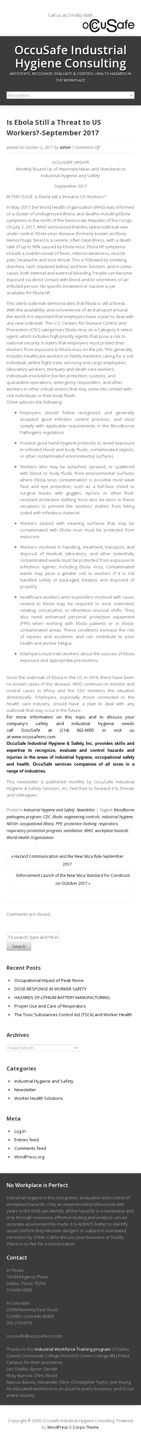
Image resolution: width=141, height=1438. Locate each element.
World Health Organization (30, 837)
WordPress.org (29, 1157)
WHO (88, 830)
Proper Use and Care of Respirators (50, 1006)
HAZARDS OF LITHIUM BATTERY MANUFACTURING (62, 997)
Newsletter (86, 810)
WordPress (57, 1427)
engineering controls (82, 817)
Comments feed (30, 1148)
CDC (46, 817)
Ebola (57, 817)
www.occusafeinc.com (33, 737)
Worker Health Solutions (38, 1098)
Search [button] (19, 946)
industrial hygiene (117, 817)
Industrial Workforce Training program (73, 1349)
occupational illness (37, 824)
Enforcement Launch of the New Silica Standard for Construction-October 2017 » (73, 879)
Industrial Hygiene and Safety (49, 810)
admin (65, 147)
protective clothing (80, 824)
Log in (20, 1131)
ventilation (73, 830)
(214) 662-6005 (77, 730)
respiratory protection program (34, 830)
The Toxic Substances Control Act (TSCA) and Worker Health (73, 1014)
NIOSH (12, 824)
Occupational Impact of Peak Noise (49, 980)
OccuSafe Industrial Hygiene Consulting (70, 56)
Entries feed (26, 1140)
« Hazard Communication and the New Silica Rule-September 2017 (67, 860)
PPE (59, 824)
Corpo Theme (86, 1427)
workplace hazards (111, 830)
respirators (108, 824)
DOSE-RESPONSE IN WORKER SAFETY (50, 989)
